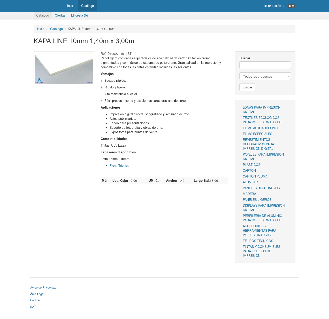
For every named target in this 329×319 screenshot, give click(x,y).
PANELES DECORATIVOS (261, 188)
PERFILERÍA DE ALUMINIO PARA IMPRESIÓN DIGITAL (262, 217)
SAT (33, 306)
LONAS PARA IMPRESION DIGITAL (261, 109)
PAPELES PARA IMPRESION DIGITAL (263, 156)
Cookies (35, 300)
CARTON (249, 170)
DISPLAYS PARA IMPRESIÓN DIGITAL (264, 207)
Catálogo (87, 5)
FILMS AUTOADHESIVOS (261, 128)
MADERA (249, 193)
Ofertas (60, 15)
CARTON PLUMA (255, 176)
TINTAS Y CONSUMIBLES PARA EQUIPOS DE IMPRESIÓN (261, 251)
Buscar (244, 58)
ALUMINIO (250, 182)
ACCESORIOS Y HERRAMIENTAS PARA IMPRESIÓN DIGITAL (259, 230)
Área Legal (37, 294)
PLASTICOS (251, 164)
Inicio (71, 5)
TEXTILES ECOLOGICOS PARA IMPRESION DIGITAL (262, 119)
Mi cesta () (79, 15)
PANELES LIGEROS (257, 199)
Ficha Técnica (119, 165)
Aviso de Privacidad (43, 287)
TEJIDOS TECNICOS (258, 240)
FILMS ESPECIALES (257, 133)
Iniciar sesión (272, 5)
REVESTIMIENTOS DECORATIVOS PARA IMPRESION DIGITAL (258, 144)
